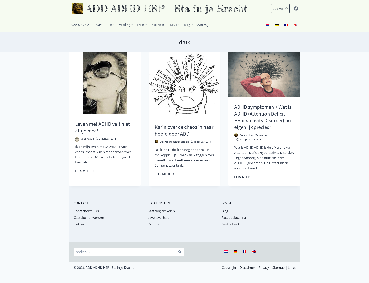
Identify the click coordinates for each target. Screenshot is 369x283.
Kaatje (90, 138)
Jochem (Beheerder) (177, 141)
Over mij (202, 25)
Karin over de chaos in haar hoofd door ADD (184, 130)
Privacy (263, 267)
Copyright (229, 267)
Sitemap (278, 267)
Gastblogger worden (89, 217)
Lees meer (85, 171)
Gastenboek (231, 224)
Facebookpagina (234, 217)
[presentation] (105, 83)
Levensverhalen (159, 217)
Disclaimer (247, 267)
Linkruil (79, 224)
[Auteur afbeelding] (77, 139)
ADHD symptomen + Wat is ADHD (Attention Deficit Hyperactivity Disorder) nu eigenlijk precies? (262, 117)
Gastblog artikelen (161, 211)
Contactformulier (86, 211)
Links (292, 267)
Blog (225, 211)
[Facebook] (296, 8)
